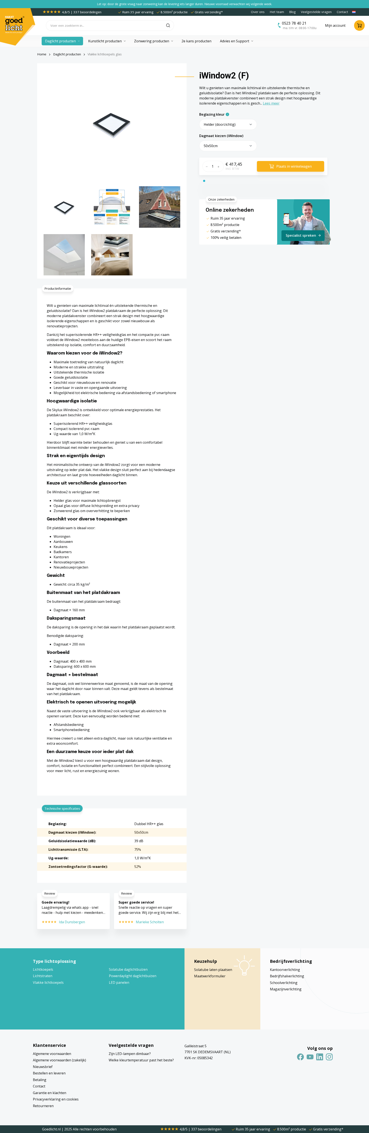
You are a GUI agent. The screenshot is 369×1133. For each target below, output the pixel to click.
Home (41, 54)
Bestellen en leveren (49, 1073)
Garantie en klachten (49, 1092)
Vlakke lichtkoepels (48, 982)
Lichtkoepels (43, 969)
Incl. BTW (232, 168)
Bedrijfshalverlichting (287, 976)
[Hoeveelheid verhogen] (219, 166)
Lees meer (271, 103)
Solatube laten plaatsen (213, 969)
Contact (342, 12)
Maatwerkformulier (210, 976)
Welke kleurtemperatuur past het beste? (141, 1060)
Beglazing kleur (212, 114)
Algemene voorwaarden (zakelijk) (59, 1060)
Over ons (258, 12)
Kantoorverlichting (285, 969)
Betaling (39, 1079)
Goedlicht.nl (52, 1129)
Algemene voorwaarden (52, 1053)
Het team (277, 12)
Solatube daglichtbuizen (128, 969)
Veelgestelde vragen (316, 12)
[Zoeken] (170, 25)
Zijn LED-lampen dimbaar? (130, 1053)
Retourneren (43, 1105)
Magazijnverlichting (286, 989)
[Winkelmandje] (359, 25)
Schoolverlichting (283, 982)
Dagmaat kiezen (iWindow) (221, 135)
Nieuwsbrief (43, 1066)
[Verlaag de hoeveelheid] (206, 166)
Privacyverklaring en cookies (56, 1099)
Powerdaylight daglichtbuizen (132, 975)
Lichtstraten (42, 975)
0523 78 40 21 (294, 23)
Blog (292, 12)
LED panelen (119, 982)
